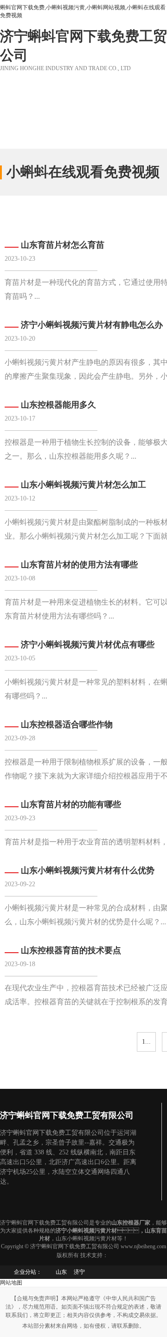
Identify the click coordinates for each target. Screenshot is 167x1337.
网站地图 (11, 1282)
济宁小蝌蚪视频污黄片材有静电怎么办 (92, 324)
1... (146, 1041)
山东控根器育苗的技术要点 (71, 950)
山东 (61, 1272)
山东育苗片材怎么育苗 (62, 245)
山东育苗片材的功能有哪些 (71, 804)
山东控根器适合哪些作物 (67, 724)
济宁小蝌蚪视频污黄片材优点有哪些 (87, 644)
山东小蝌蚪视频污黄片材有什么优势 (87, 870)
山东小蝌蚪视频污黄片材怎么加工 (83, 484)
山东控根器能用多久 (58, 404)
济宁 (79, 1272)
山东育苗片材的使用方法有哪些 (79, 564)
